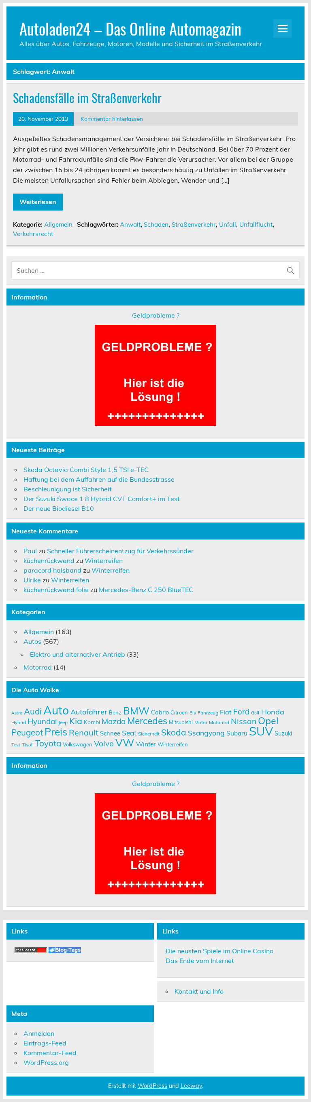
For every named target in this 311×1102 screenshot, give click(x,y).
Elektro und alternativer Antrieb (77, 654)
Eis (193, 713)
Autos (32, 641)
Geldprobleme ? (155, 315)
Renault (83, 732)
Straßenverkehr (194, 224)
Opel (268, 720)
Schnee (110, 733)
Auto (56, 710)
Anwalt (130, 224)
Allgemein (58, 224)
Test (15, 745)
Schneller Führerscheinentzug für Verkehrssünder (120, 551)
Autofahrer (88, 711)
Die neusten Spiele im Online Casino (219, 951)
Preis (56, 731)
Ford (241, 711)
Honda (272, 711)
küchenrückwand (49, 560)
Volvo (104, 743)
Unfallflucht (256, 224)
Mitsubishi (181, 722)
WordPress (152, 1085)
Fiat (226, 712)
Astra (16, 713)
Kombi (92, 722)
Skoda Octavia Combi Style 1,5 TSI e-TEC (86, 470)
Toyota (48, 743)
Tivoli (28, 745)
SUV (261, 731)
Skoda (173, 732)
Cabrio (160, 712)
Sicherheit (149, 734)
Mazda (114, 721)
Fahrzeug (208, 713)
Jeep (63, 722)
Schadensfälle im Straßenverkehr (87, 97)
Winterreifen (104, 560)
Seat (129, 732)
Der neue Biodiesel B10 (58, 508)
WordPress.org (46, 1062)
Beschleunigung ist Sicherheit (67, 489)
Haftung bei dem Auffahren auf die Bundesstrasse (99, 479)
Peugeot (27, 732)
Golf (255, 713)
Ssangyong (206, 732)
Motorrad (37, 667)
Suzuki (283, 733)
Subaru (236, 733)
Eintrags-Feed (44, 1043)
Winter (146, 744)
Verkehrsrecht (33, 234)
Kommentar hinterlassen (112, 118)
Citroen (179, 712)
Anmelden (38, 1033)
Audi (33, 711)
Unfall (227, 224)
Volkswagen (77, 744)
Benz (115, 712)
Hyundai (42, 721)
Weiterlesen (37, 202)
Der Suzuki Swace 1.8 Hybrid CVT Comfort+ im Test (101, 499)
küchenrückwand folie (56, 590)
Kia (75, 720)
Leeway (191, 1085)
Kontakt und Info (199, 991)
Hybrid (18, 722)
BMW (136, 710)
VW (124, 742)
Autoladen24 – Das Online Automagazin (130, 28)
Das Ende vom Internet (200, 961)
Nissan (243, 721)
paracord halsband (52, 570)
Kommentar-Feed (50, 1053)
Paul (30, 551)
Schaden (156, 224)
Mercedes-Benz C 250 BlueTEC (146, 590)
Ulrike (32, 580)
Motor (200, 722)
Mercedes (147, 721)
